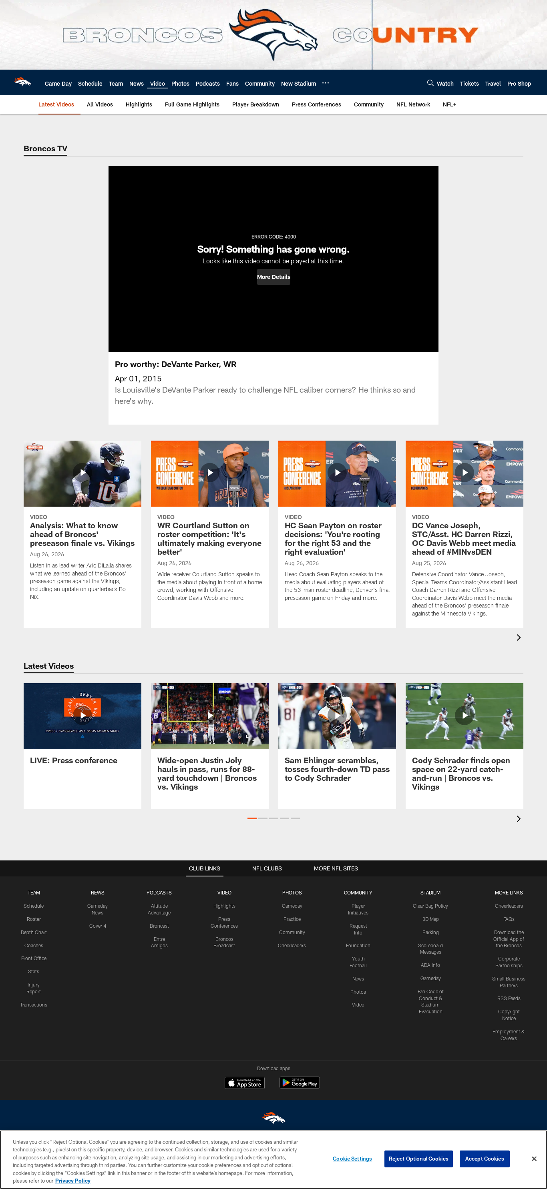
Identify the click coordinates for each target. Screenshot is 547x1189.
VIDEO (224, 892)
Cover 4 (97, 925)
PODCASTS (159, 892)
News (358, 978)
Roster (34, 919)
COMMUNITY (358, 892)
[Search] (430, 82)
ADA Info (430, 965)
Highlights (224, 905)
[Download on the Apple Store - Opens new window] (245, 1084)
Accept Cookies (484, 1158)
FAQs (509, 919)
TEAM (34, 892)
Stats (33, 971)
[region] (273, 1159)
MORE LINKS (509, 892)
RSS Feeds (509, 998)
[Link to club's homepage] (22, 82)
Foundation (358, 945)
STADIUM (430, 892)
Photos (358, 992)
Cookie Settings (352, 1158)
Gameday (292, 905)
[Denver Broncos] (273, 1120)
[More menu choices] (325, 83)
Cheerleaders (292, 945)
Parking (430, 932)
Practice (292, 919)
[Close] (534, 1159)
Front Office (33, 958)
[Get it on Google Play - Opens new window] (300, 1087)
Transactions (33, 1004)
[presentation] (520, 638)
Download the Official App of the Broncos (508, 938)
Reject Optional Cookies (418, 1158)
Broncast (159, 925)
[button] (273, 277)
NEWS (98, 892)
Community (292, 932)
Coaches (33, 945)
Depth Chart (34, 932)
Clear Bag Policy (430, 905)
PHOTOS (292, 892)
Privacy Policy (72, 1180)
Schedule (34, 905)
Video (358, 1004)
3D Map (430, 919)
